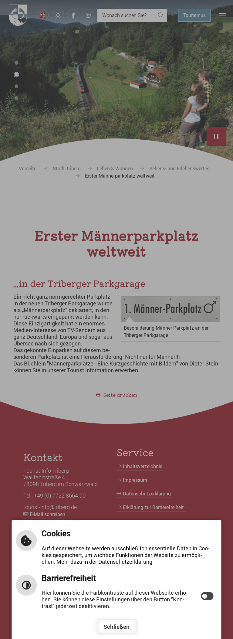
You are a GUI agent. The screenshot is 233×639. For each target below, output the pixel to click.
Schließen (116, 627)
